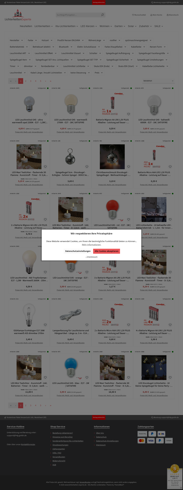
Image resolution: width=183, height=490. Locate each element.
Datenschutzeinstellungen (78, 251)
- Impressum (91, 256)
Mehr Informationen (91, 244)
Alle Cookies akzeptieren (106, 251)
